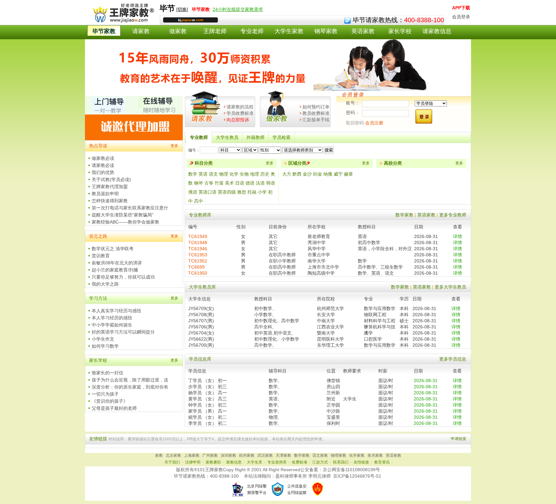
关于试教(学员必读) (111, 179)
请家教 (141, 31)
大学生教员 (227, 137)
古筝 (208, 183)
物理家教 (338, 455)
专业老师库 (277, 462)
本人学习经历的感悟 (112, 317)
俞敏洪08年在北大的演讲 (117, 262)
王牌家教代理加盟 (110, 186)
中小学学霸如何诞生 (112, 324)
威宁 (339, 174)
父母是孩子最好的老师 (114, 408)
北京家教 (173, 455)
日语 (239, 183)
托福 (251, 192)
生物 (244, 174)
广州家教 (210, 455)
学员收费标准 (240, 113)
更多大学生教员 (450, 286)
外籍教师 (255, 137)
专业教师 (199, 137)
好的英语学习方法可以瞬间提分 (123, 331)
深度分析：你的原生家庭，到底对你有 (130, 386)
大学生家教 (288, 31)
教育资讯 (382, 462)
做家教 (178, 31)
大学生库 (254, 462)
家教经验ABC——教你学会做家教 (125, 222)
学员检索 (282, 137)
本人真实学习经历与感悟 (116, 310)
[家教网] (122, 21)
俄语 (192, 192)
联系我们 (340, 462)
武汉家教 (265, 455)
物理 (223, 174)
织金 (318, 174)
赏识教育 (101, 255)
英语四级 (227, 192)
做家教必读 (103, 158)
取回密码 (355, 122)
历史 (264, 174)
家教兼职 (213, 462)
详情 (457, 236)
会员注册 (374, 122)
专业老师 (252, 31)
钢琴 (198, 183)
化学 (233, 174)
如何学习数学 (105, 346)
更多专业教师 (452, 214)
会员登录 (461, 16)
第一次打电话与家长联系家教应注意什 (130, 207)
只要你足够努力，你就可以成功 (123, 276)
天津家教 (283, 455)
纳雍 (328, 174)
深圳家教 (228, 455)
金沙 (308, 174)
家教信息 (234, 462)
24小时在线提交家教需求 (238, 9)
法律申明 (192, 462)
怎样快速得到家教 (110, 200)
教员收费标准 (315, 113)
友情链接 (361, 462)
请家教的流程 (240, 106)
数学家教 (404, 214)
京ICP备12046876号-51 (357, 476)
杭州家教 (247, 455)
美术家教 (375, 455)
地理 (254, 174)
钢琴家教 (326, 31)
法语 (260, 183)
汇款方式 (320, 462)
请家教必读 (103, 165)
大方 (287, 174)
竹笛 (219, 183)
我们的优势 (103, 172)
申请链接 (458, 438)
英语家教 (363, 31)
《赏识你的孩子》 (110, 401)
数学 (192, 174)
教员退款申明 (105, 193)
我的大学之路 (105, 284)
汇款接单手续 (315, 119)
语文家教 (320, 455)
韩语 (270, 183)
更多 (174, 145)
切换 (182, 9)
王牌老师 (215, 31)
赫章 (348, 174)
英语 (203, 174)
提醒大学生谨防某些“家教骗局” (122, 214)
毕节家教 (104, 31)
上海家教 (191, 455)
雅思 (241, 192)
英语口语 (208, 192)
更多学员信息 (452, 359)
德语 (250, 183)
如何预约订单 (315, 106)
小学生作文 (103, 339)
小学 (262, 192)
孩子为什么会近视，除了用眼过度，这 (130, 379)
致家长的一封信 (107, 372)
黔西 (297, 174)
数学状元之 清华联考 (113, 248)
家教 (159, 455)
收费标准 (299, 462)
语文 (213, 174)
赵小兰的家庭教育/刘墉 (115, 269)
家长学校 (400, 31)
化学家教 (357, 455)
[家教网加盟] (134, 138)
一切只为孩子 (105, 394)
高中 (198, 201)
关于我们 (172, 462)
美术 (229, 183)
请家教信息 (436, 31)
